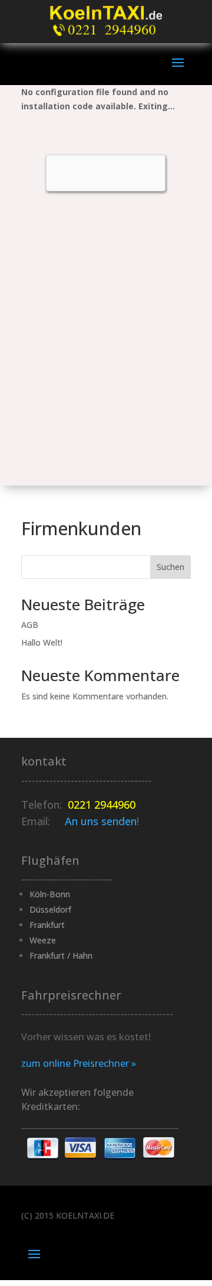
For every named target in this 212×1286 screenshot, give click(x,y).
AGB (29, 624)
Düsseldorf (50, 909)
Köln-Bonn (49, 894)
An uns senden (101, 821)
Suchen (170, 566)
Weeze (42, 940)
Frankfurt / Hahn (60, 955)
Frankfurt (47, 924)
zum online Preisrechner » (78, 1063)
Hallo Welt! (41, 642)
